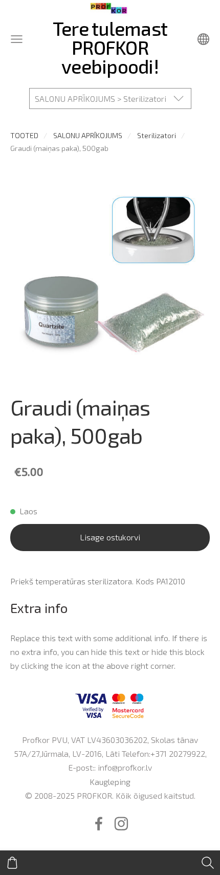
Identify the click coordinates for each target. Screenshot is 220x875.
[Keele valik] (203, 39)
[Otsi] (207, 862)
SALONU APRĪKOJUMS (87, 135)
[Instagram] (121, 824)
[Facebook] (99, 824)
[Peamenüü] (17, 39)
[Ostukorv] (12, 862)
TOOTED (24, 135)
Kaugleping (110, 781)
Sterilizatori (156, 135)
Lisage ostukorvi (110, 537)
